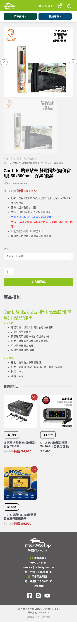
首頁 (6, 158)
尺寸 (6, 248)
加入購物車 (38, 282)
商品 (12, 158)
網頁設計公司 (33, 617)
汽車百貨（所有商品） (28, 158)
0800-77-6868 (38, 562)
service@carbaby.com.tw (38, 567)
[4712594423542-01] (38, 62)
